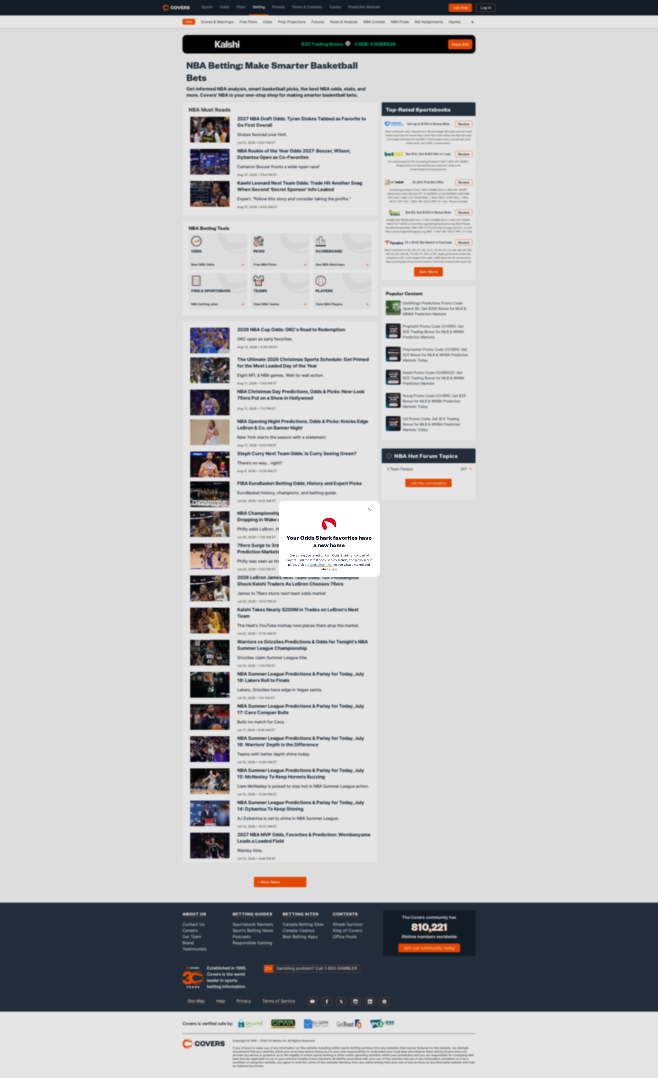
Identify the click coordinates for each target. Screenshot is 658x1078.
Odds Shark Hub (321, 565)
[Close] (369, 510)
